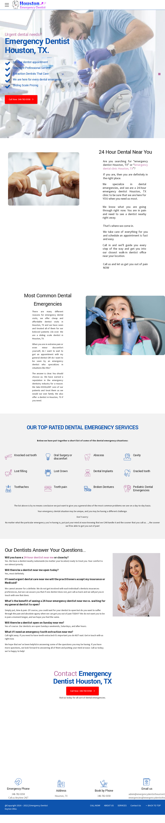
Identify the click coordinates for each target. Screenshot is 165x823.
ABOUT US (109, 805)
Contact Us (136, 805)
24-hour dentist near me (39, 557)
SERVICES (122, 805)
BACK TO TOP (154, 805)
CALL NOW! (95, 805)
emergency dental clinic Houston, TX (125, 166)
